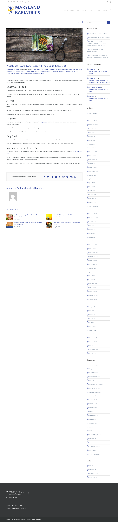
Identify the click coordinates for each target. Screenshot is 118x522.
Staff (90, 442)
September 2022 (93, 218)
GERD (90, 411)
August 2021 (92, 268)
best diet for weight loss (68, 69)
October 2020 (93, 299)
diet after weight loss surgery (31, 71)
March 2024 (92, 148)
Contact (105, 10)
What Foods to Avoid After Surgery (30, 73)
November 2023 (93, 163)
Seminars (84, 10)
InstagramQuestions (95, 87)
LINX (90, 431)
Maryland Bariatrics (13, 69)
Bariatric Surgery (93, 365)
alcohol (44, 69)
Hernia (91, 427)
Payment (97, 10)
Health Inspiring (93, 419)
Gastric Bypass (93, 403)
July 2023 (91, 179)
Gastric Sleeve (93, 407)
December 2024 (93, 113)
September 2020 (93, 303)
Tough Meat (16, 73)
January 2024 (92, 156)
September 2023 (93, 171)
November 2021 (93, 256)
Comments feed (93, 473)
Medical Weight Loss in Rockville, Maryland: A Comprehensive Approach (97, 56)
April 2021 (92, 280)
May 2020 (92, 318)
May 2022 (92, 233)
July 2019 (91, 345)
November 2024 (93, 117)
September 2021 (93, 264)
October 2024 (93, 121)
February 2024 (93, 152)
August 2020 (92, 307)
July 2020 (91, 311)
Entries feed (92, 469)
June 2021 (92, 272)
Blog (91, 10)
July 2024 (91, 132)
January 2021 (92, 287)
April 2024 (92, 144)
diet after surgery (18, 71)
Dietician (91, 380)
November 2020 (93, 295)
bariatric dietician (57, 69)
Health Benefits (93, 415)
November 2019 (93, 338)
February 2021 (93, 283)
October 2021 (93, 260)
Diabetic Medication (94, 376)
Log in (91, 466)
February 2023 (93, 198)
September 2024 (93, 124)
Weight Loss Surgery (95, 454)
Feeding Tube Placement (96, 396)
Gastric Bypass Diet (62, 71)
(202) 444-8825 (13, 497)
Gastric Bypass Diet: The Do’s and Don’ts (98, 72)
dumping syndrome (39, 140)
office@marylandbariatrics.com (27, 2)
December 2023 (93, 159)
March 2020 (92, 326)
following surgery (42, 122)
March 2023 (92, 194)
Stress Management (94, 446)
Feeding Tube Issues (94, 392)
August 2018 (92, 353)
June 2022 (92, 229)
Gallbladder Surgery (94, 400)
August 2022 (92, 221)
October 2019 (93, 342)
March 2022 (92, 241)
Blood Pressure (93, 373)
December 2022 (93, 206)
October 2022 (93, 214)
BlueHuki (38, 519)
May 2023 (92, 187)
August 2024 (92, 128)
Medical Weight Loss (95, 435)
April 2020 (92, 322)
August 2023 (92, 175)
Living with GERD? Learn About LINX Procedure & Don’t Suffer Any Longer (99, 81)
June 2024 (92, 136)
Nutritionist (37, 69)
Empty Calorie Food (44, 71)
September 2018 (93, 349)
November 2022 (93, 210)
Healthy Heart (93, 423)
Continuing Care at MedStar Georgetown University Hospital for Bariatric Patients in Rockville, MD (96, 43)
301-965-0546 (11, 2)
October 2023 (93, 167)
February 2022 (93, 245)
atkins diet (49, 69)
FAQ (78, 10)
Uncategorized (93, 450)
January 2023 (92, 202)
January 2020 (92, 330)
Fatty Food (54, 71)
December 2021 (93, 252)
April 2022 (92, 237)
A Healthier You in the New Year (98, 34)
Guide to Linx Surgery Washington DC (99, 37)
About (72, 10)
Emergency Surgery (94, 388)
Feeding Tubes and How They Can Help (98, 90)
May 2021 (92, 276)
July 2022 (91, 225)
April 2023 (92, 190)
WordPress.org (93, 477)
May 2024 (92, 140)
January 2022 (92, 249)
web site (91, 96)
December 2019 (93, 334)
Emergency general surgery (96, 384)
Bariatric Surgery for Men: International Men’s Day (95, 50)
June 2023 (92, 183)
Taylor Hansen (93, 69)
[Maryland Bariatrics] (23, 10)
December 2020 (93, 291)
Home (66, 10)
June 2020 (92, 314)
